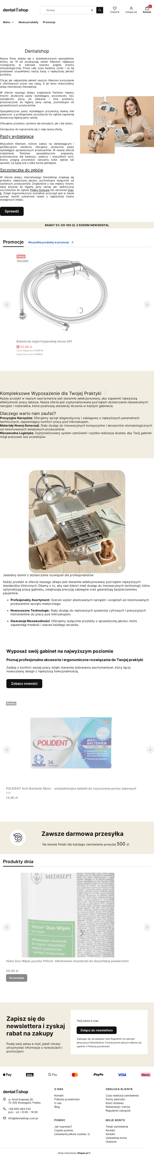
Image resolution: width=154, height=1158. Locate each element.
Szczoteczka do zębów (21, 170)
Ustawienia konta (116, 1137)
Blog (57, 1106)
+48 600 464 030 (19, 1108)
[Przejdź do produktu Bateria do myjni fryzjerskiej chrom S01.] (63, 295)
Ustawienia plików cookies (70, 1134)
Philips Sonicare (40, 190)
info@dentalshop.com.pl (23, 1118)
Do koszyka (16, 977)
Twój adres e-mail (87, 1020)
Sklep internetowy (73, 1153)
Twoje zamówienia (117, 1126)
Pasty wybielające (17, 136)
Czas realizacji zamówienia (122, 1095)
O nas (57, 1103)
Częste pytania (63, 1130)
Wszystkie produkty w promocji (48, 242)
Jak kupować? (63, 1126)
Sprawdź (12, 211)
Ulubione (111, 1141)
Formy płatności (115, 1099)
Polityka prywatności (67, 1099)
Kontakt (59, 1095)
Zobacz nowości (24, 684)
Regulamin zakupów (118, 1110)
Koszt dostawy (115, 1103)
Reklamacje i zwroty (118, 1106)
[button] (99, 10)
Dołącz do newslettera (97, 1030)
